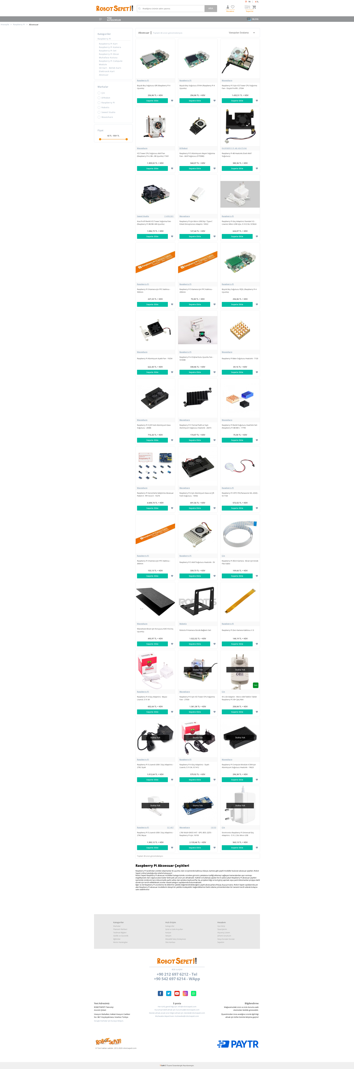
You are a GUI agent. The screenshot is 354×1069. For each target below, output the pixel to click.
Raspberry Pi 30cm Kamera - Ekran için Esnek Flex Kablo (240, 562)
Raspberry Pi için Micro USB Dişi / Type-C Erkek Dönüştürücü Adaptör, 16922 (195, 222)
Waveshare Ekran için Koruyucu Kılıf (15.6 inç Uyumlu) (155, 630)
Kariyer (168, 932)
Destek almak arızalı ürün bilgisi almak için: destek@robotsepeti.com (177, 1013)
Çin (103, 93)
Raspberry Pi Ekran (109, 54)
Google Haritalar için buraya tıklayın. (109, 1021)
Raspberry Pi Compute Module (111, 63)
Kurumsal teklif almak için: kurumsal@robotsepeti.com (177, 1010)
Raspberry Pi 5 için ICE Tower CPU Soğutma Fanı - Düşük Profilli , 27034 (239, 87)
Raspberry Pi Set (107, 50)
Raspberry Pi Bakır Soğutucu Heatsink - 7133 (240, 358)
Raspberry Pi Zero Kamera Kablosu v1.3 (238, 630)
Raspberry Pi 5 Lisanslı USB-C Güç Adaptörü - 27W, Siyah (155, 766)
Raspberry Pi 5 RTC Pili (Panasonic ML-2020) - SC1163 (240, 494)
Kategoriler (169, 926)
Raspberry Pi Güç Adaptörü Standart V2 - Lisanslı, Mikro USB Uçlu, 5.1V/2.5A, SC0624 (239, 222)
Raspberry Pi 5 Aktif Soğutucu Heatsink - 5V (197, 562)
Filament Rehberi (120, 929)
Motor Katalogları (120, 942)
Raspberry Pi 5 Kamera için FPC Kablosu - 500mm (153, 290)
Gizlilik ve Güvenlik (120, 935)
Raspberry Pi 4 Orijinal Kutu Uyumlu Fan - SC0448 (196, 358)
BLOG (255, 19)
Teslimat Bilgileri (119, 932)
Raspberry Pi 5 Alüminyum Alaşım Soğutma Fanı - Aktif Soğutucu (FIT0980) (197, 154)
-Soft (162, 1065)
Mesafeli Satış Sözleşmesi (175, 939)
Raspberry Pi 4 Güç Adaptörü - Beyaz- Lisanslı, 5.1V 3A (152, 698)
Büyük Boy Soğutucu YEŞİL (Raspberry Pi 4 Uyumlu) (239, 290)
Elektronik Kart (107, 71)
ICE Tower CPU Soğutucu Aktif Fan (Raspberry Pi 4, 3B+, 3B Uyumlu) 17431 (153, 154)
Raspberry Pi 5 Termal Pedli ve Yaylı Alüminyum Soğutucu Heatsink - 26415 (195, 426)
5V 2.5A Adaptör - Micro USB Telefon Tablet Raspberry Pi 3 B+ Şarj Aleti (239, 698)
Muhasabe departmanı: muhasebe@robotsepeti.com (177, 1016)
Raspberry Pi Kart (108, 43)
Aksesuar (104, 74)
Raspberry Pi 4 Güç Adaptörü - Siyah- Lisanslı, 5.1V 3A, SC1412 (194, 766)
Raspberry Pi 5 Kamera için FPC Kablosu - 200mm (196, 290)
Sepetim (220, 942)
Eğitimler (116, 939)
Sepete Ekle (152, 100)
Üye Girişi (221, 926)
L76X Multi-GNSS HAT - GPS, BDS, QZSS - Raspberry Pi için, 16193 (195, 834)
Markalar (117, 926)
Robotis (105, 107)
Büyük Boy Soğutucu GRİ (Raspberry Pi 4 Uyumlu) (153, 87)
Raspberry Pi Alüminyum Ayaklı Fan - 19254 (154, 358)
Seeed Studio (108, 112)
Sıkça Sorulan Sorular (226, 939)
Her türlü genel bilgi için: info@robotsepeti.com (177, 1007)
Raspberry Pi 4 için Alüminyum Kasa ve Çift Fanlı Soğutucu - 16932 (196, 494)
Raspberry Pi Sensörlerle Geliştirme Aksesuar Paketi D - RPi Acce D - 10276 (155, 494)
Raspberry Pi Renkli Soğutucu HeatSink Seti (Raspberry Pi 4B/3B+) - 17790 (239, 426)
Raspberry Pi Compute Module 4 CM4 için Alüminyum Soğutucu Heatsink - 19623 (239, 766)
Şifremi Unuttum (224, 935)
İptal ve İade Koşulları (174, 929)
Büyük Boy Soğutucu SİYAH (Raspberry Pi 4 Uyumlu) (197, 87)
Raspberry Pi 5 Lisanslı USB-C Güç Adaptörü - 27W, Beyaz (155, 834)
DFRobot (105, 97)
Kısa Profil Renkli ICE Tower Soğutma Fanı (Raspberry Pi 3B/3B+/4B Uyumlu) (154, 222)
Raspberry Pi (104, 38)
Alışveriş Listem (223, 932)
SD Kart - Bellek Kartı (110, 68)
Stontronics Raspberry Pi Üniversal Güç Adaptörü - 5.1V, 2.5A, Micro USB (238, 834)
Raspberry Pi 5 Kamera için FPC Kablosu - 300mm (153, 562)
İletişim (168, 935)
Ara (210, 8)
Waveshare (107, 117)
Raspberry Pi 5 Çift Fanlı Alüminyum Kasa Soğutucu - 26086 (154, 426)
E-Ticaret (168, 1065)
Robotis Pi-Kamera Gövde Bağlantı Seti (195, 630)
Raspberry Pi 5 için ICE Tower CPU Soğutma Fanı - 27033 (197, 698)
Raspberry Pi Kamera (110, 47)
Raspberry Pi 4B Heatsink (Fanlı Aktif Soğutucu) (236, 154)
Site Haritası (170, 942)
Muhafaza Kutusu (108, 57)
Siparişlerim (222, 929)
